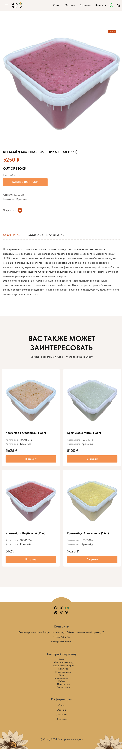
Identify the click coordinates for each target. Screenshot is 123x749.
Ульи (61, 674)
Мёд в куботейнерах (63, 665)
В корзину (30, 458)
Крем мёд (21, 199)
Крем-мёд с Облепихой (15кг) (26, 433)
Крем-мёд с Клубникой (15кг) (25, 533)
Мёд (61, 659)
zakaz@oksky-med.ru (61, 641)
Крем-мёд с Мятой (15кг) (84, 433)
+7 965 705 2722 (61, 636)
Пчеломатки (63, 684)
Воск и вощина (61, 678)
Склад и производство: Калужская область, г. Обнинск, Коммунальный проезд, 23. (61, 632)
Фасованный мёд (63, 662)
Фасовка (70, 5)
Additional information (46, 235)
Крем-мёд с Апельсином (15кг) (88, 533)
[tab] (13, 236)
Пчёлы (61, 681)
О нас (56, 5)
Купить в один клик (25, 182)
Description (12, 235)
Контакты (100, 5)
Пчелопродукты (63, 671)
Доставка (85, 5)
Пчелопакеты (63, 687)
